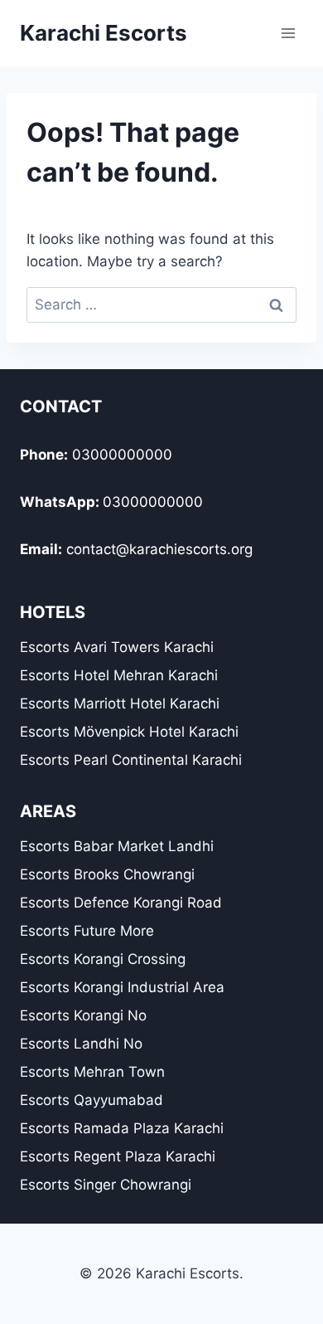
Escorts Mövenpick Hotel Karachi (129, 731)
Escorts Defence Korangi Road (121, 902)
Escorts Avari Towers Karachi (117, 647)
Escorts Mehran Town (92, 1072)
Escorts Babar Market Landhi (117, 846)
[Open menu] (287, 33)
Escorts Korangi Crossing (103, 959)
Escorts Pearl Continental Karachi (131, 760)
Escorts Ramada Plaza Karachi (122, 1128)
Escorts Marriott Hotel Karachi (119, 703)
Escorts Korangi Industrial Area (122, 987)
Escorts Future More (87, 930)
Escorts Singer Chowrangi (105, 1184)
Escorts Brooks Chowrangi (107, 874)
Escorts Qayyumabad (91, 1100)
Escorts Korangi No (83, 1015)
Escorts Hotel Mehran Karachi (119, 675)
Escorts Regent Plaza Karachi (117, 1156)
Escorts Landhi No (81, 1043)
